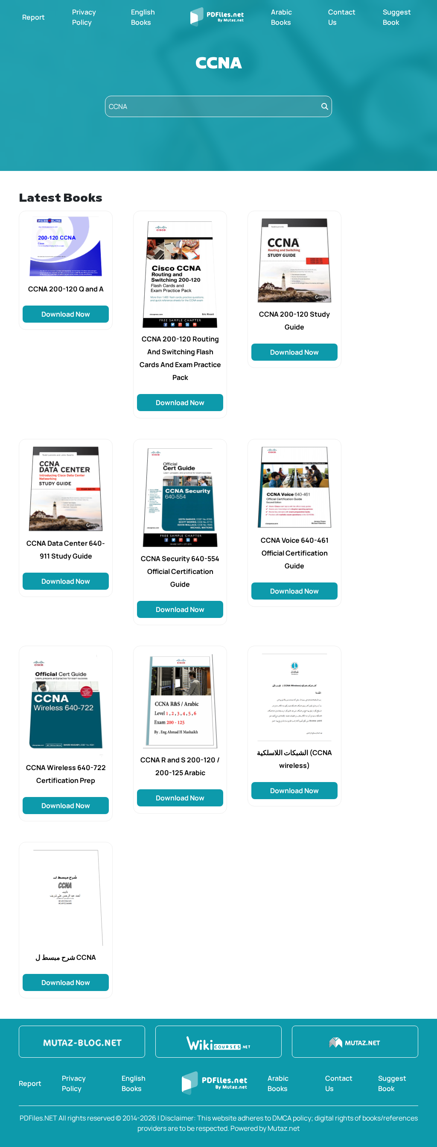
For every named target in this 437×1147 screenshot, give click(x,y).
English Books (143, 17)
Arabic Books (281, 17)
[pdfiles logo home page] (217, 17)
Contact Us (341, 17)
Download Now (65, 314)
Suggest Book (397, 17)
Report (33, 17)
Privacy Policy (84, 17)
